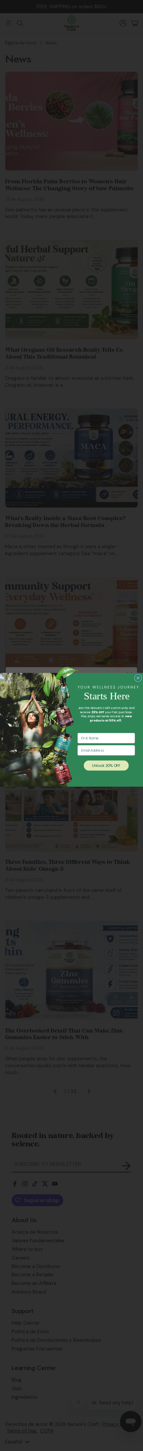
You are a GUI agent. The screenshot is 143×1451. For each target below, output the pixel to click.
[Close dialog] (138, 678)
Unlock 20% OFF (106, 765)
